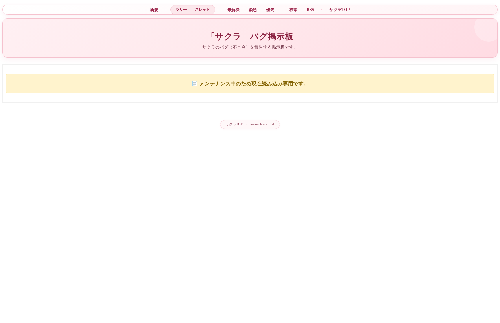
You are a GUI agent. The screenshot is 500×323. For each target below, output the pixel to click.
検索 (293, 9)
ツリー (181, 9)
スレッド (202, 9)
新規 (154, 9)
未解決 (233, 9)
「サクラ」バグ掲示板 (250, 36)
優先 (270, 9)
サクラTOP (339, 9)
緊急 (253, 9)
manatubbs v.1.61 (262, 124)
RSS (310, 9)
